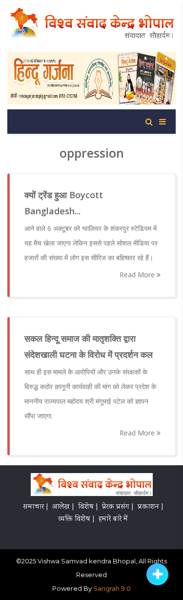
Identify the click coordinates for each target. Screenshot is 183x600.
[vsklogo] (92, 486)
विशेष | (88, 507)
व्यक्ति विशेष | (76, 519)
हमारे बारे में (113, 519)
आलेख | (63, 507)
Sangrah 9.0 (112, 588)
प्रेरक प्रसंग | (117, 507)
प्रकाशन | (150, 507)
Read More (138, 274)
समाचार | (35, 507)
